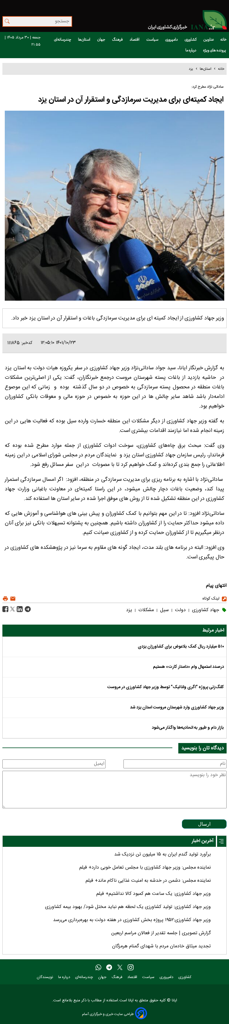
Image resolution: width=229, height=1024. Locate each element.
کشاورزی (191, 39)
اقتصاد (135, 39)
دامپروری (171, 39)
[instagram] (131, 967)
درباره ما (191, 50)
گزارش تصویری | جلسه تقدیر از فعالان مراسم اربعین (161, 933)
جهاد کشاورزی (205, 610)
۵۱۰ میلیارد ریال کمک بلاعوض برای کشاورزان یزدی (181, 646)
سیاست (152, 39)
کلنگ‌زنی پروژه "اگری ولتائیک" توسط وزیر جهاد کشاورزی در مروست (165, 687)
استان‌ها (84, 39)
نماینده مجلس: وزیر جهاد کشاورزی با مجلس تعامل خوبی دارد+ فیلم (145, 868)
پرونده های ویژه (215, 50)
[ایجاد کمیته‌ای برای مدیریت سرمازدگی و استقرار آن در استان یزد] (27, 609)
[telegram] (109, 967)
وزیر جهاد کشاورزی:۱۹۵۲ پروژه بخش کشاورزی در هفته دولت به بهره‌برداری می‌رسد (132, 920)
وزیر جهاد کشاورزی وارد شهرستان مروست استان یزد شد (177, 707)
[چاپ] (5, 599)
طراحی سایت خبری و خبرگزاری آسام (108, 1014)
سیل (164, 610)
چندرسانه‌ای (63, 39)
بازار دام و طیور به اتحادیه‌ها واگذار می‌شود (188, 727)
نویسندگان (45, 977)
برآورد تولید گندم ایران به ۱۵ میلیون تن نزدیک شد (162, 854)
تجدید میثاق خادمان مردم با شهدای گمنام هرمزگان (161, 946)
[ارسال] (12, 599)
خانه (223, 39)
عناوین (208, 39)
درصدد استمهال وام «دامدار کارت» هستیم (188, 667)
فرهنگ (117, 39)
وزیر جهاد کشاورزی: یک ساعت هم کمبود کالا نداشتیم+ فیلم (153, 894)
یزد (191, 69)
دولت (180, 610)
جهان (101, 39)
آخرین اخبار (202, 841)
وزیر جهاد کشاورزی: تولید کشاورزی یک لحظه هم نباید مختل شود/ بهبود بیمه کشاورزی (128, 907)
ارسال (204, 824)
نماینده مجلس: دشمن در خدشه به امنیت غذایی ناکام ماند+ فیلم (148, 881)
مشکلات (145, 610)
